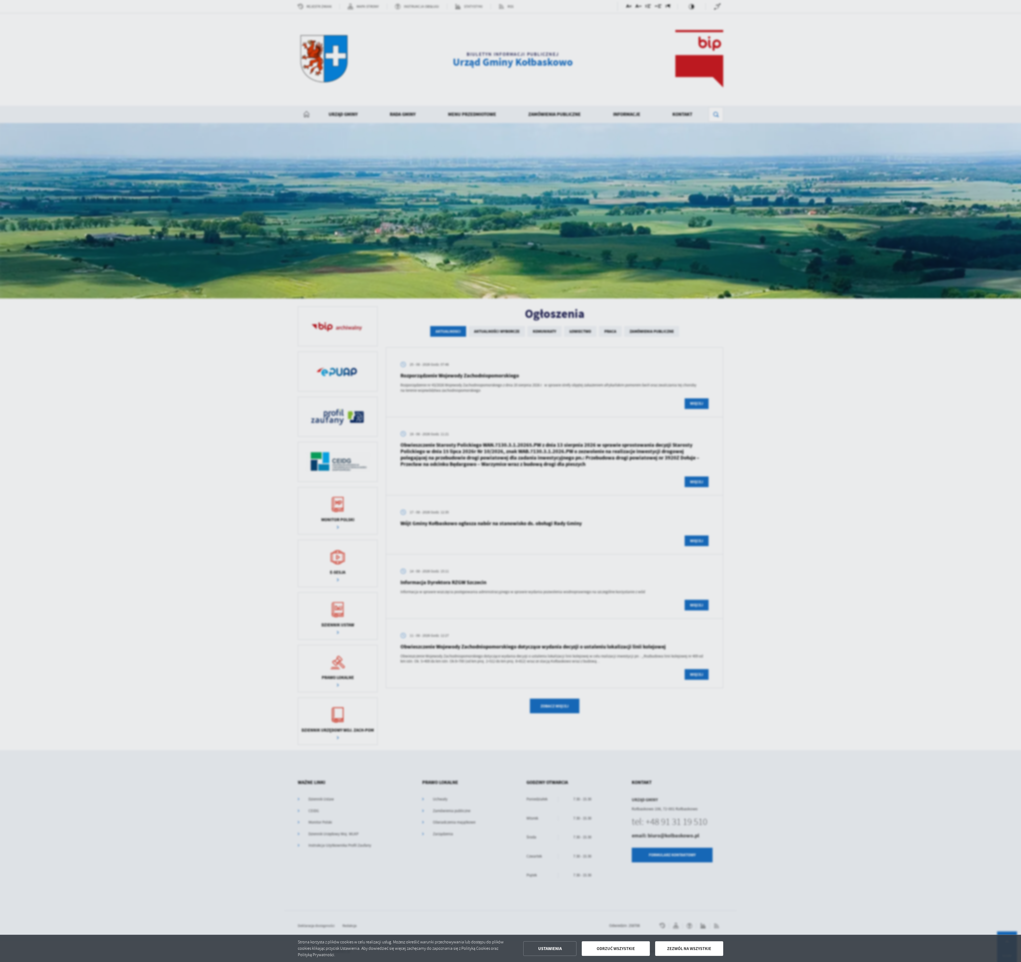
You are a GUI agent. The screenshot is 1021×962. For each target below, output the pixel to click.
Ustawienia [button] (550, 948)
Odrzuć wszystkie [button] (616, 948)
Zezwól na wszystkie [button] (689, 948)
